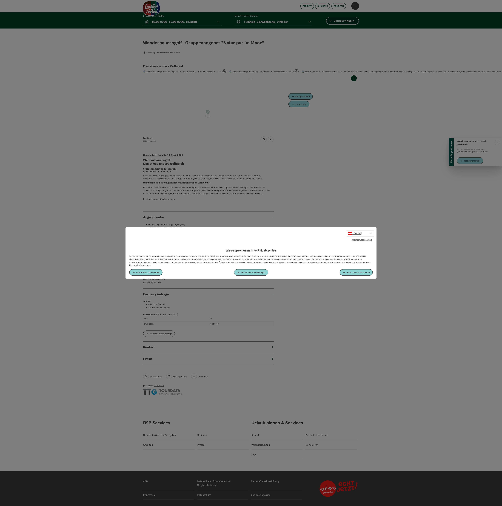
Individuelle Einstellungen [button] (253, 272)
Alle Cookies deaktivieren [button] (148, 272)
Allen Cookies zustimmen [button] (358, 272)
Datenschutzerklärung (362, 239)
